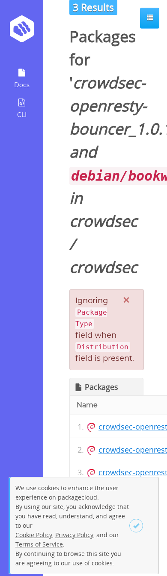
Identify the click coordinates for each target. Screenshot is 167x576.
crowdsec (103, 221)
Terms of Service (39, 544)
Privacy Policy (74, 535)
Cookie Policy (33, 535)
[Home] (21, 32)
